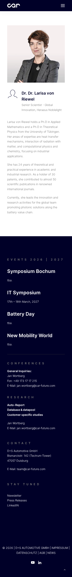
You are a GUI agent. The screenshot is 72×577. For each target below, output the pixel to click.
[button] (63, 5)
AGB (42, 552)
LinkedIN (13, 505)
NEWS (51, 552)
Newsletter (14, 495)
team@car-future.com (31, 469)
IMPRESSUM (60, 547)
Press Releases (17, 500)
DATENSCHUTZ (26, 552)
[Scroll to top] (65, 569)
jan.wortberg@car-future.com (36, 385)
